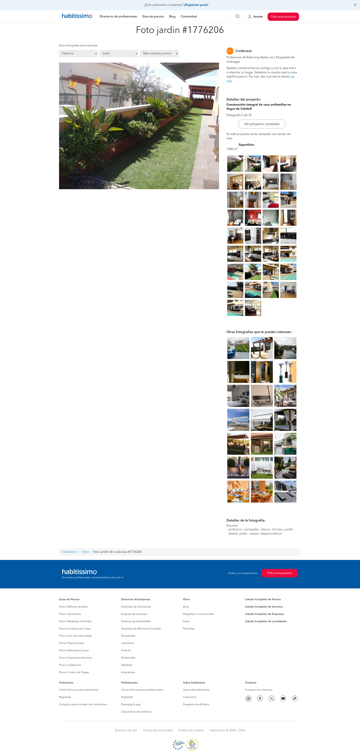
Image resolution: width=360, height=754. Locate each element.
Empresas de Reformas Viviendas (141, 628)
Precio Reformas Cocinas (74, 650)
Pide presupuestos (283, 16)
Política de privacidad (157, 730)
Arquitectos (128, 672)
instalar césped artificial (265, 533)
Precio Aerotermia (70, 614)
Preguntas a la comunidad (198, 614)
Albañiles (126, 665)
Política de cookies (191, 730)
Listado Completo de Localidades (266, 621)
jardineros (235, 529)
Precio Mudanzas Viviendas (75, 621)
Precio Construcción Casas (75, 628)
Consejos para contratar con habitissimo (83, 704)
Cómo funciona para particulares (78, 690)
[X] (271, 698)
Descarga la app (131, 704)
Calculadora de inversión (136, 711)
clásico (265, 529)
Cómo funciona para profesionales (142, 690)
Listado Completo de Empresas (264, 614)
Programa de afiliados (196, 704)
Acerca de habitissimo (196, 690)
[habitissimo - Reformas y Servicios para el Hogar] (77, 16)
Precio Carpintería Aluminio (75, 657)
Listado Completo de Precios (263, 599)
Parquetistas (128, 636)
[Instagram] (248, 698)
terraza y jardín (282, 529)
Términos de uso (126, 730)
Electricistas (128, 657)
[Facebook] (259, 698)
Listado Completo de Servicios (264, 606)
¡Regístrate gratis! (196, 5)
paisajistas (251, 529)
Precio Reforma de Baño (73, 606)
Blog (186, 606)
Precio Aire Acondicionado (75, 636)
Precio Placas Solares (71, 643)
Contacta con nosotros (258, 690)
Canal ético (189, 697)
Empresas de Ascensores (136, 606)
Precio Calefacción (70, 665)
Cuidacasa (244, 51)
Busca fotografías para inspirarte (78, 45)
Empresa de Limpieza (134, 614)
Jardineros (127, 643)
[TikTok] (294, 698)
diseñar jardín (237, 533)
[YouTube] (283, 698)
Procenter (188, 628)
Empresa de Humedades (136, 621)
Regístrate (65, 697)
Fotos (186, 621)
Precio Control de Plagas (74, 672)
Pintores (126, 650)
